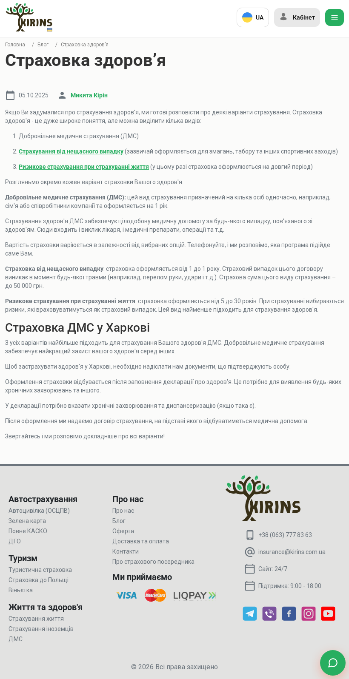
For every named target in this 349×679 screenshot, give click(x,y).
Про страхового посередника (153, 561)
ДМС (16, 639)
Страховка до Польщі (39, 580)
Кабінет (304, 17)
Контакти (125, 551)
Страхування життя (36, 618)
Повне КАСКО (28, 531)
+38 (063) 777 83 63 (285, 534)
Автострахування (43, 499)
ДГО (15, 541)
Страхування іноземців (41, 628)
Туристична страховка (40, 569)
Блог (43, 45)
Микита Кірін (89, 95)
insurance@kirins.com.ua (292, 551)
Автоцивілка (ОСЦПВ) (39, 510)
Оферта (123, 531)
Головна (15, 45)
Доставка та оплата (140, 541)
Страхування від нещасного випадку (71, 151)
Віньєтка (21, 590)
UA (259, 17)
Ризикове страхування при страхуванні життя (84, 166)
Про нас (123, 510)
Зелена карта (27, 520)
